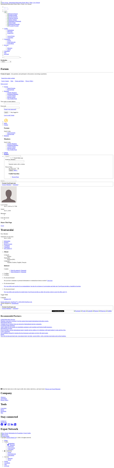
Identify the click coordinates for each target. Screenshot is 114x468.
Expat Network (11, 42)
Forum (9, 40)
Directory (9, 48)
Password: (3, 106)
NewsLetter (4, 422)
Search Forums (11, 88)
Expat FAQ (10, 33)
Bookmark (3, 411)
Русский (16, 25)
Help (12, 81)
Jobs (5, 52)
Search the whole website (8, 78)
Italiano (15, 19)
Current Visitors (11, 95)
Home (6, 440)
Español (15, 16)
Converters (10, 37)
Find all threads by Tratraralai (18, 272)
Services (6, 45)
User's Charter (5, 81)
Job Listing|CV (8, 248)
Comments (7, 245)
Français (15, 18)
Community (7, 39)
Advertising (4, 398)
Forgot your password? (10, 109)
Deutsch (15, 13)
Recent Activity (11, 97)
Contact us (3, 421)
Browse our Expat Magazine (52, 389)
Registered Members (12, 94)
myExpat (6, 54)
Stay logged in (14, 112)
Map (2, 412)
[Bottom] (1, 305)
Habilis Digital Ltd (11, 437)
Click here (49, 280)
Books (2, 409)
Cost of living (11, 36)
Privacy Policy (29, 81)
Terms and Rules (19, 81)
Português (17, 24)
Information (7, 241)
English (15, 15)
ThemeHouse (14, 303)
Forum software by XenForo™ (16, 302)
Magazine (10, 31)
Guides (6, 28)
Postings (6, 242)
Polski (14, 22)
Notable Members (12, 92)
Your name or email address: (8, 101)
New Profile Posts (12, 98)
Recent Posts (10, 89)
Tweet (2, 225)
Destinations (10, 30)
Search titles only (18, 158)
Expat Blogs (10, 43)
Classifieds (7, 51)
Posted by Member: (10, 159)
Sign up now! (4, 84)
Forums (6, 86)
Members (6, 91)
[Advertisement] (51, 363)
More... (16, 170)
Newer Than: (8, 167)
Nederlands (18, 21)
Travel (9, 49)
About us (3, 397)
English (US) (7, 299)
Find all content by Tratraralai (18, 270)
